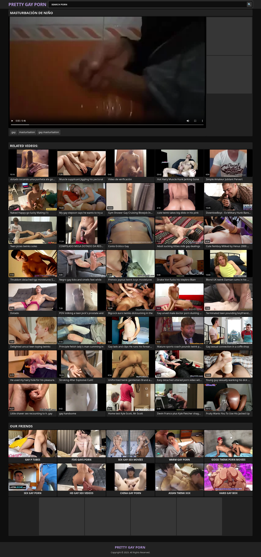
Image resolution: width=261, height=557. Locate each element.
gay (13, 132)
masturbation (27, 132)
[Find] (249, 4)
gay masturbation (49, 132)
